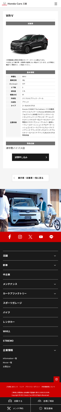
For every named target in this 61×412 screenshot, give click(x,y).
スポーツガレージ (12, 303)
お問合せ (7, 366)
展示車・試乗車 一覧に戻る (30, 177)
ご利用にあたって (12, 387)
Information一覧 (10, 358)
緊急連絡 (48, 408)
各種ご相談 (48, 400)
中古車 (6, 274)
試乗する (18, 400)
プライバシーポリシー (32, 387)
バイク (6, 312)
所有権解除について (48, 387)
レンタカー (9, 322)
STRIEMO (8, 340)
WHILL (6, 331)
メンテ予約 (18, 408)
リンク (21, 387)
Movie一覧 (7, 362)
